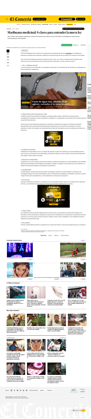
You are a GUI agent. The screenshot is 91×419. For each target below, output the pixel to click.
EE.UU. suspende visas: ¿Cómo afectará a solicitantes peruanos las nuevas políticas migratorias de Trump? (77, 302)
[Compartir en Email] (8, 62)
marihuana (69, 53)
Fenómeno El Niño (26, 24)
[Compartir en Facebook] (8, 56)
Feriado (50, 24)
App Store (42, 390)
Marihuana (56, 235)
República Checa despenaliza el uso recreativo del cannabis (36, 328)
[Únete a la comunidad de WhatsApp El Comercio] (66, 45)
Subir (82, 397)
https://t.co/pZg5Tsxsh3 (48, 230)
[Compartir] (8, 51)
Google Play (49, 390)
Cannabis (50, 235)
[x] (14, 390)
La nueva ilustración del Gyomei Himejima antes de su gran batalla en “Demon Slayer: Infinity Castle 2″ (36, 355)
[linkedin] (23, 390)
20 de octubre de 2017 (39, 231)
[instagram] (17, 390)
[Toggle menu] (7, 19)
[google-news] (26, 390)
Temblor (55, 24)
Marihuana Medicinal (65, 235)
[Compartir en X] (8, 59)
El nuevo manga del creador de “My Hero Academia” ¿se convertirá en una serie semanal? (56, 354)
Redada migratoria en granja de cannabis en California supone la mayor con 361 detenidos (55, 329)
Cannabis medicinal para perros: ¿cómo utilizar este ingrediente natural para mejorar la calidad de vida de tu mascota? (15, 330)
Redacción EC (25, 50)
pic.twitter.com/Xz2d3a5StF (58, 230)
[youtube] (20, 390)
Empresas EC (70, 24)
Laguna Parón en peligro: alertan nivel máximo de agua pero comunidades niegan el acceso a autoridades (15, 302)
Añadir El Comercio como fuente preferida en (73, 28)
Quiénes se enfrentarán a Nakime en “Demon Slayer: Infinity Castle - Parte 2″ (36, 378)
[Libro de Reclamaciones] (82, 390)
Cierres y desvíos (61, 24)
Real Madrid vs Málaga (36, 24)
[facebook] (11, 390)
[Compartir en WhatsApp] (8, 53)
